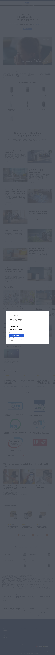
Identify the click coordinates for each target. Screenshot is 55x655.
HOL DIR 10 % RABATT (16, 335)
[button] (48, 311)
